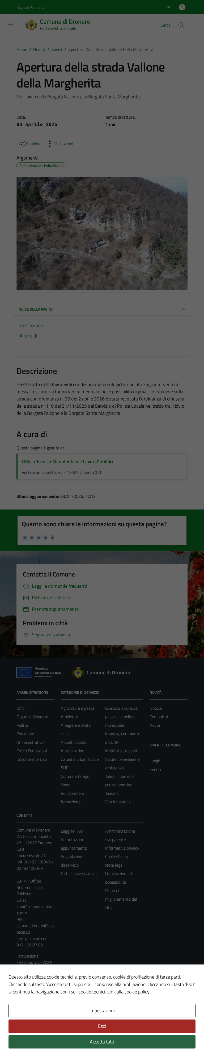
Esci (102, 1026)
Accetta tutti (102, 1041)
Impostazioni (102, 1010)
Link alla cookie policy (128, 991)
